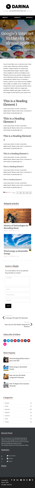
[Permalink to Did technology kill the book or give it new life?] (5, 360)
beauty (7, 403)
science (17, 28)
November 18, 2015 (14, 230)
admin (9, 50)
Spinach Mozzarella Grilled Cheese (11, 443)
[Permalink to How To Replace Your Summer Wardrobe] (5, 385)
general (7, 409)
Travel (7, 422)
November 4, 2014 (14, 256)
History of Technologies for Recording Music (14, 440)
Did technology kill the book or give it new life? (15, 441)
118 (14, 192)
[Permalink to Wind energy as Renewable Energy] (5, 368)
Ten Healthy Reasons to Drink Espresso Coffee (14, 445)
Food (6, 406)
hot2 (9, 192)
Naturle (7, 412)
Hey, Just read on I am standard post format (14, 438)
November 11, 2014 (20, 50)
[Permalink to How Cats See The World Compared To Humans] (5, 376)
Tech (6, 419)
